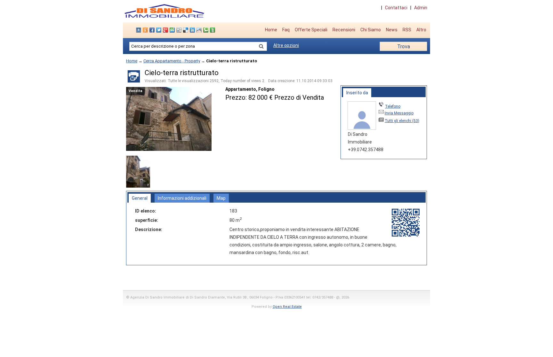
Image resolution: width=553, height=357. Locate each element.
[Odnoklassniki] (146, 30)
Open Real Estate (287, 307)
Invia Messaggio (399, 113)
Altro (421, 29)
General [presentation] (140, 198)
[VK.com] (139, 30)
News (391, 29)
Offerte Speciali (311, 29)
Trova (403, 46)
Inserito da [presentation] (357, 92)
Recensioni (344, 29)
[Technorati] (206, 30)
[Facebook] (152, 30)
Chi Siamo (370, 29)
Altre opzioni (286, 45)
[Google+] (166, 30)
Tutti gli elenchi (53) (402, 121)
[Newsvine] (213, 30)
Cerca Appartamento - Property (171, 60)
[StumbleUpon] (173, 30)
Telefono (392, 106)
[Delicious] (186, 30)
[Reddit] (199, 30)
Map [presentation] (221, 198)
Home (271, 29)
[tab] (357, 92)
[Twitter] (159, 30)
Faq (286, 29)
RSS (407, 29)
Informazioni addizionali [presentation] (182, 198)
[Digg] (179, 30)
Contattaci (396, 7)
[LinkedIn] (193, 30)
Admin (420, 7)
